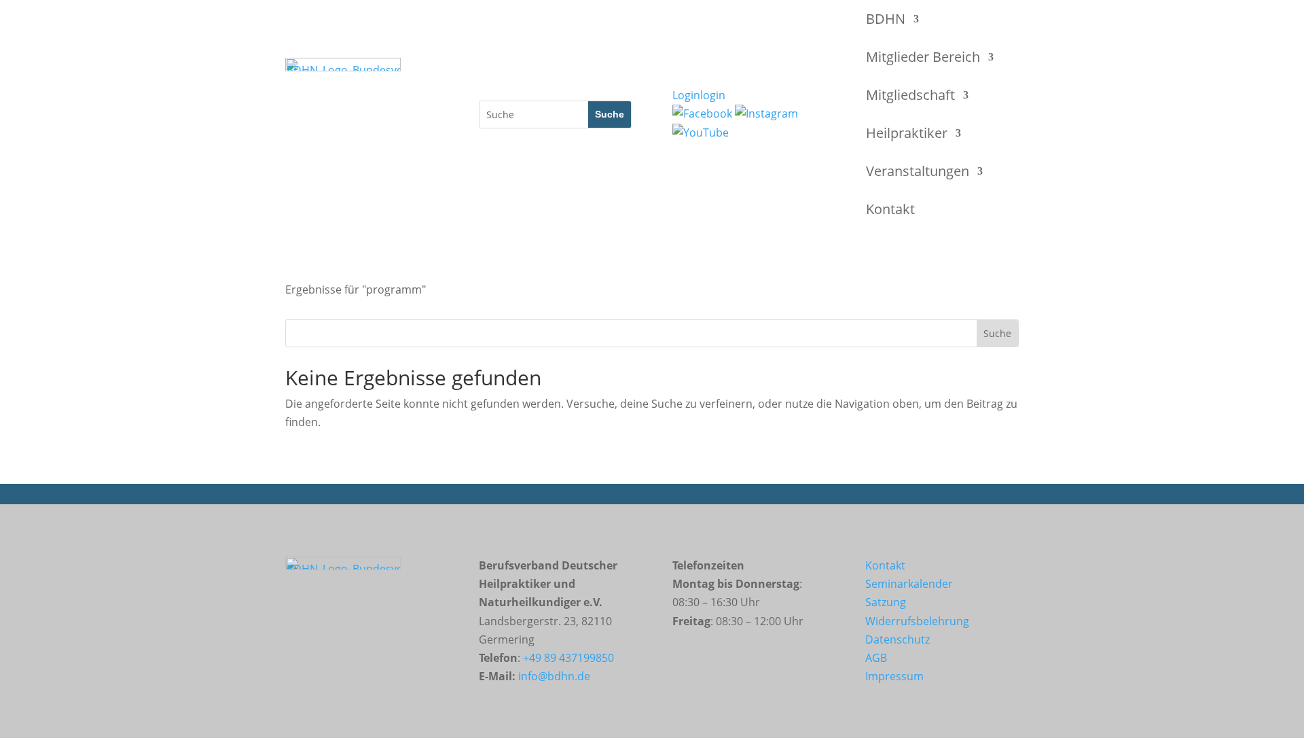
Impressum (894, 676)
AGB (876, 657)
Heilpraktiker (906, 133)
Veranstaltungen (917, 171)
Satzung (885, 602)
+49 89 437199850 (568, 657)
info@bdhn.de (554, 676)
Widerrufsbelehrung (917, 621)
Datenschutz (897, 639)
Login (698, 95)
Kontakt (890, 209)
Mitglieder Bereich (923, 57)
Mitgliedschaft (910, 95)
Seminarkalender (909, 583)
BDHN (885, 19)
